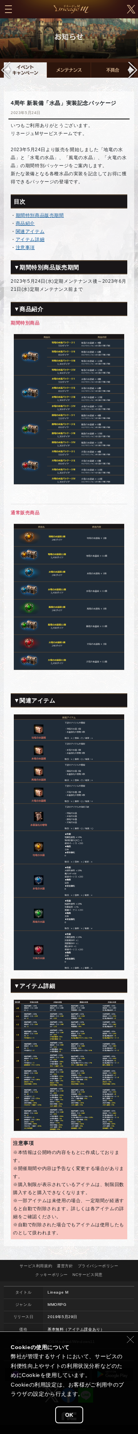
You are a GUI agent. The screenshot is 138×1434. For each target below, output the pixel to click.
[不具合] (112, 70)
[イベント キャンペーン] (25, 70)
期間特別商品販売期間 (40, 215)
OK (69, 1415)
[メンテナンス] (69, 70)
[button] (132, 70)
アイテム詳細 (30, 239)
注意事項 (25, 247)
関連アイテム (30, 231)
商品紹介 (25, 223)
